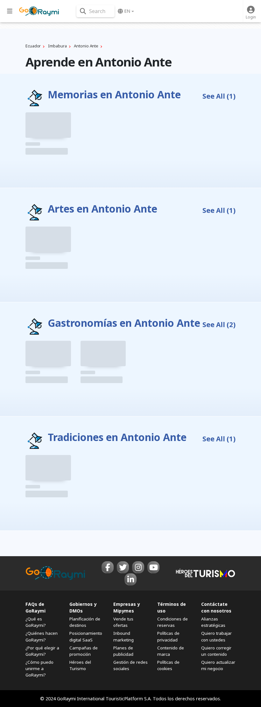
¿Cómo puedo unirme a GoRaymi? (39, 668)
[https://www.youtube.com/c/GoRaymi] (153, 567)
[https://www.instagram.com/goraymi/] (138, 567)
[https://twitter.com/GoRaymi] (123, 567)
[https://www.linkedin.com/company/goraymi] (130, 579)
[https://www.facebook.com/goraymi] (108, 567)
